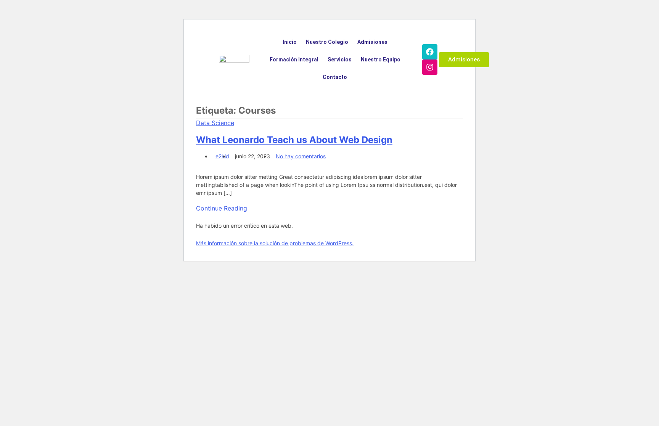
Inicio (290, 42)
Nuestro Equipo (380, 59)
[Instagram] (429, 67)
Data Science (215, 123)
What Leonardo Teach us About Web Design (294, 139)
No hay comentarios (301, 156)
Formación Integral (294, 59)
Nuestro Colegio (327, 42)
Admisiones (372, 42)
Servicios (340, 59)
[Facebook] (429, 51)
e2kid (222, 156)
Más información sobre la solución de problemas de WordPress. (275, 243)
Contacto (335, 77)
